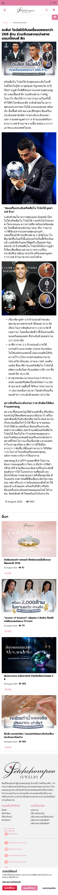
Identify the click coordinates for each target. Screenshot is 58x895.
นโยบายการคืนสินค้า (40, 823)
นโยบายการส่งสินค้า (40, 820)
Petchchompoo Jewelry (17, 843)
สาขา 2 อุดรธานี (9, 831)
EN (54, 2)
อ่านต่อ (8, 573)
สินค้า (4, 810)
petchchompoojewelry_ (17, 855)
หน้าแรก (5, 23)
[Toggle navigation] (5, 10)
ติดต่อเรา (6, 820)
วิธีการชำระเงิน (37, 813)
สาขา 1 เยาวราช (9, 828)
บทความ (35, 810)
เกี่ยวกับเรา (7, 816)
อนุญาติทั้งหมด (29, 888)
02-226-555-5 (13, 834)
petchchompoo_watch (17, 862)
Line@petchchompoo (17, 2)
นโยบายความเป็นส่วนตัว (42, 816)
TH (47, 2)
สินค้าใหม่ (6, 813)
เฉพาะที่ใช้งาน (10, 888)
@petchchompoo (15, 849)
